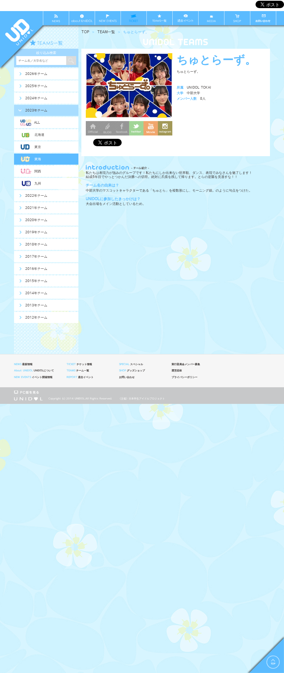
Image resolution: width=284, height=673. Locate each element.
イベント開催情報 (33, 377)
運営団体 (177, 370)
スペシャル (131, 364)
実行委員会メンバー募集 (186, 364)
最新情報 (23, 364)
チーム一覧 (78, 370)
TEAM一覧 (106, 32)
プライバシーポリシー (184, 377)
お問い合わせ (127, 377)
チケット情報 (79, 364)
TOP (85, 32)
